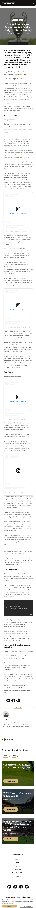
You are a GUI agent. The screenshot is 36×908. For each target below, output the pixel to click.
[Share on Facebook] (13, 700)
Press (18, 866)
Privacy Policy (18, 869)
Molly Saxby (8, 799)
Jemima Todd (8, 833)
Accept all (9, 906)
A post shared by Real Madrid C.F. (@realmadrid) (18, 419)
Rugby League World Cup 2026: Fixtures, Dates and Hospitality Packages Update (17, 825)
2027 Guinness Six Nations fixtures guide (17, 794)
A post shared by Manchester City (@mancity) (18, 231)
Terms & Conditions (18, 873)
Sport (21, 20)
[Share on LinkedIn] (18, 700)
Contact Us (18, 876)
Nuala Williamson (9, 771)
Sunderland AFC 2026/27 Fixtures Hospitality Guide (17, 766)
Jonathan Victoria (14, 33)
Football (15, 20)
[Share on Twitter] (8, 700)
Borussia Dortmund (23, 157)
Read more (11, 781)
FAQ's (18, 863)
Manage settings (26, 906)
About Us (18, 859)
